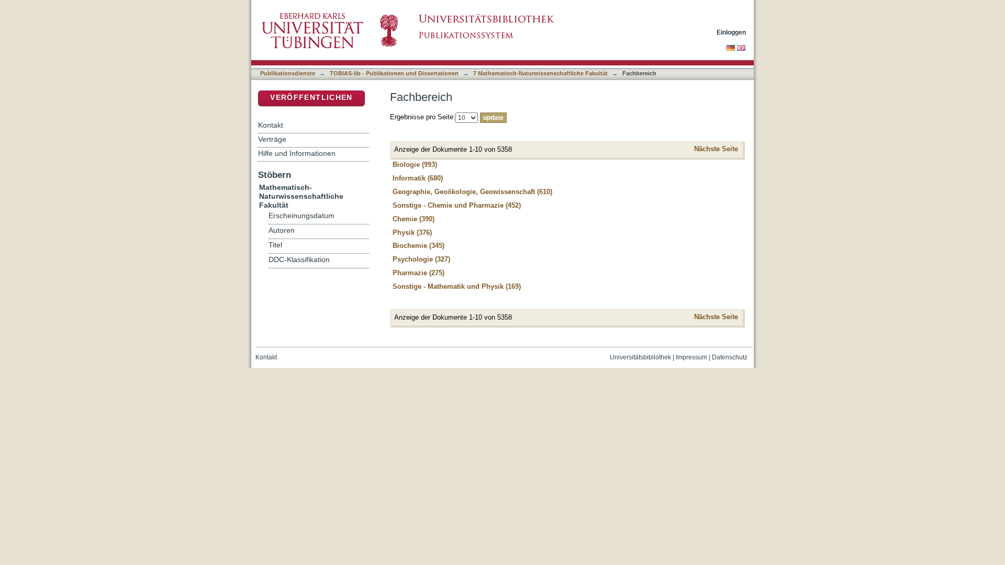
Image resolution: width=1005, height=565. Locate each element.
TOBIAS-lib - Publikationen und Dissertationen (394, 73)
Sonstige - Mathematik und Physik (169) (457, 286)
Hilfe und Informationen (297, 153)
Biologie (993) (415, 164)
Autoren (282, 230)
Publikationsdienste (287, 73)
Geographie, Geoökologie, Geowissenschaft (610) (472, 192)
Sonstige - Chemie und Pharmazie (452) (457, 205)
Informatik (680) (418, 178)
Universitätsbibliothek (640, 357)
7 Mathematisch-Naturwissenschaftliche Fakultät (540, 73)
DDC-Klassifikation (299, 260)
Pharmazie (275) (418, 273)
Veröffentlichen (311, 97)
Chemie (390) (413, 219)
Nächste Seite (716, 149)
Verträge (272, 139)
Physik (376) (412, 232)
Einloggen (731, 32)
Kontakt (270, 125)
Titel (275, 245)
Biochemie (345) (418, 246)
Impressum (691, 357)
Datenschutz (729, 357)
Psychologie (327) (421, 259)
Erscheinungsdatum (301, 216)
